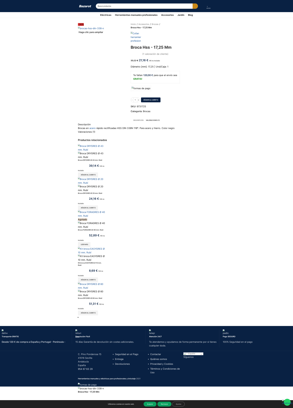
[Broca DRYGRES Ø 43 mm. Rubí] (91, 147)
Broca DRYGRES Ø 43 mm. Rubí (90, 160)
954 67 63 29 (85, 369)
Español (191, 354)
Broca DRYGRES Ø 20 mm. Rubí (90, 193)
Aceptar (150, 404)
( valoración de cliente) (155, 54)
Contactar (155, 354)
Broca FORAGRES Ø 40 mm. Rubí (90, 230)
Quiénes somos (158, 359)
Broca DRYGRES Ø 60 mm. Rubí (90, 298)
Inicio (133, 24)
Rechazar (164, 404)
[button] (88, 174)
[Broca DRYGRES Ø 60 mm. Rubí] (91, 285)
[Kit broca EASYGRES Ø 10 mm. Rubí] (91, 250)
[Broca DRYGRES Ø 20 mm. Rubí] (91, 180)
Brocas (155, 24)
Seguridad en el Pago (126, 354)
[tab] (138, 120)
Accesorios (143, 24)
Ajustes (178, 404)
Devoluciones (122, 364)
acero (92, 128)
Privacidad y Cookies (161, 364)
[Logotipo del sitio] (85, 6)
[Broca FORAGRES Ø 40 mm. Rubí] (91, 213)
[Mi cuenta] (204, 6)
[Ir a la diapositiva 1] (147, 317)
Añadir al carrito (150, 100)
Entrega (119, 359)
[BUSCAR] (195, 6)
